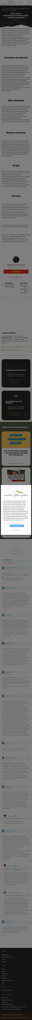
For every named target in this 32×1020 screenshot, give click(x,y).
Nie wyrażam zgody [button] (16, 523)
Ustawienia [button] (16, 530)
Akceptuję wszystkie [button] (17, 526)
